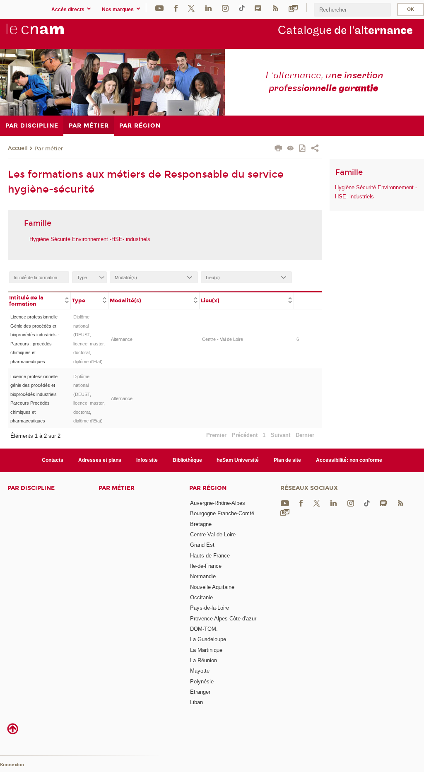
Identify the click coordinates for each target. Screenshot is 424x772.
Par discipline (31, 488)
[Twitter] (191, 8)
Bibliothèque (187, 460)
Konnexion (12, 764)
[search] (352, 10)
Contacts (52, 460)
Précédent (245, 435)
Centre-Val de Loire (213, 534)
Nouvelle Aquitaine (212, 587)
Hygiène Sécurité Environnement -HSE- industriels (89, 239)
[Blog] (258, 8)
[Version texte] (290, 149)
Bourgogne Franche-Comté (222, 513)
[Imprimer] (278, 149)
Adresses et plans (99, 460)
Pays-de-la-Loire (209, 608)
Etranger (200, 692)
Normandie (203, 576)
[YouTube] (159, 8)
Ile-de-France (206, 566)
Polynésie (202, 681)
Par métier (48, 148)
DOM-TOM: (204, 629)
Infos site (147, 460)
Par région (207, 488)
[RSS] (275, 8)
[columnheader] (39, 300)
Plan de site (287, 460)
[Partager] (314, 149)
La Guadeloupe (208, 639)
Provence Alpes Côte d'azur (223, 618)
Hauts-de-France (210, 555)
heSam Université (238, 460)
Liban (196, 702)
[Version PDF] (302, 149)
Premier (216, 435)
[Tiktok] (242, 8)
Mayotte (200, 671)
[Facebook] (176, 8)
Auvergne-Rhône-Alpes (217, 503)
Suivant (280, 435)
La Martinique (206, 650)
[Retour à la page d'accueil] (49, 33)
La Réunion (203, 660)
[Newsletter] (293, 8)
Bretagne (201, 524)
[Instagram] (225, 8)
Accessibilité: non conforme (349, 460)
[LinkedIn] (208, 8)
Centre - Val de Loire (222, 339)
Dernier (305, 435)
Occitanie (201, 597)
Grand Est (202, 545)
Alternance (121, 339)
